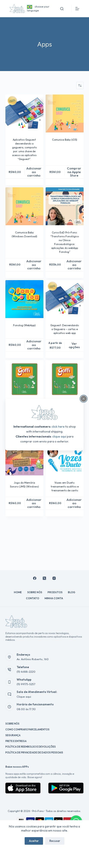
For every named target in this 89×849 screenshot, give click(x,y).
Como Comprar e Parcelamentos (27, 729)
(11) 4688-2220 (26, 671)
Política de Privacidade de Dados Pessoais (34, 752)
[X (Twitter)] (44, 578)
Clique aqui (24, 696)
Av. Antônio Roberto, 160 (33, 659)
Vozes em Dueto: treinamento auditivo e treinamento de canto (65, 486)
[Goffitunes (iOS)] (24, 379)
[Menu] (77, 9)
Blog (71, 592)
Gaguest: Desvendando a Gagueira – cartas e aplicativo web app (64, 329)
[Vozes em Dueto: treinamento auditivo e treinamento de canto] (65, 456)
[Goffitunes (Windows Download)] (65, 379)
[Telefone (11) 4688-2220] (9, 669)
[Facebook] (34, 578)
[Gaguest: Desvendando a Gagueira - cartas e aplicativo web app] (65, 299)
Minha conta (53, 598)
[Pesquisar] (62, 8)
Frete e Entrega (16, 741)
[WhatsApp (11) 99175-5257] (9, 682)
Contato (32, 598)
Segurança (13, 735)
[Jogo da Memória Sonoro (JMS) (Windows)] (24, 456)
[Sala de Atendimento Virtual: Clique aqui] (9, 694)
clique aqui (59, 436)
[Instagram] (54, 578)
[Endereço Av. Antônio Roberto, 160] (9, 657)
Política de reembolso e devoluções (30, 746)
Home (18, 592)
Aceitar (34, 841)
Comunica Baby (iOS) (64, 139)
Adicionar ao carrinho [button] (33, 171)
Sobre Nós (34, 592)
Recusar (54, 841)
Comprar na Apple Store (74, 171)
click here (58, 426)
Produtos (55, 592)
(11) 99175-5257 (26, 684)
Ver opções (74, 345)
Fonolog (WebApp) (24, 325)
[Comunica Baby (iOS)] (65, 113)
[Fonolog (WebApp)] (24, 299)
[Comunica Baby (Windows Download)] (24, 206)
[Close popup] (84, 399)
